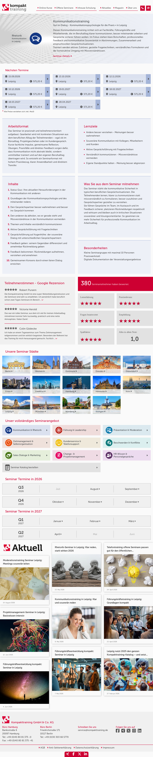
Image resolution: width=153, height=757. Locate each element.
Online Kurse (45, 8)
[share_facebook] (73, 754)
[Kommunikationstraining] (142, 8)
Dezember (131, 501)
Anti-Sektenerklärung (59, 747)
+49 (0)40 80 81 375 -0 (19, 737)
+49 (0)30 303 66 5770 (56, 737)
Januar (57, 521)
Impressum (108, 747)
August (94, 488)
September (131, 488)
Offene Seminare (64, 8)
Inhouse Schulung (86, 8)
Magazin (119, 8)
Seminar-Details (62, 56)
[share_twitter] (79, 754)
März (131, 521)
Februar (94, 521)
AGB (42, 747)
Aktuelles (106, 8)
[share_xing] (68, 754)
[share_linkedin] (85, 754)
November (94, 501)
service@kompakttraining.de (93, 730)
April (57, 534)
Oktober (57, 501)
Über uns (132, 8)
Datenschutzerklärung (87, 747)
